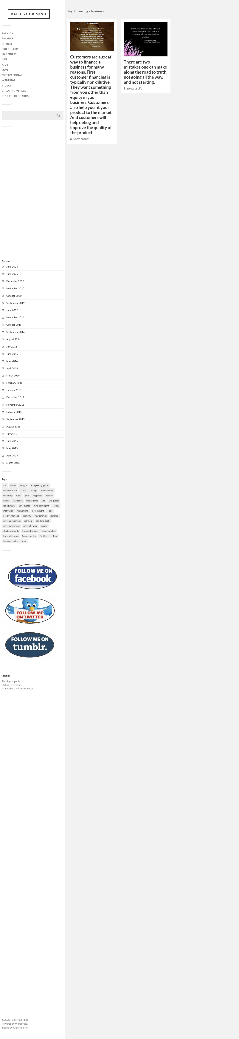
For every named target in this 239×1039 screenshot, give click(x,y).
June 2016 (12, 353)
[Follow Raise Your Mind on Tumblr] (30, 659)
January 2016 (13, 390)
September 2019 (15, 303)
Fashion (8, 33)
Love (5, 69)
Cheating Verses (14, 90)
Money (56, 505)
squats (44, 526)
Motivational (12, 75)
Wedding (8, 80)
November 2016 (15, 317)
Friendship (10, 48)
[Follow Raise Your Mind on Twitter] (30, 624)
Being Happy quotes (40, 485)
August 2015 (13, 426)
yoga (24, 541)
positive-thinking (11, 516)
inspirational (32, 500)
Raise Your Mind (29, 14)
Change (33, 490)
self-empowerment (12, 521)
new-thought (38, 511)
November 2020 (15, 288)
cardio (23, 490)
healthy (49, 495)
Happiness (9, 54)
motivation (8, 511)
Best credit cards (15, 96)
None (50, 511)
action (13, 485)
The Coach (44, 536)
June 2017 (12, 310)
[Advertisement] (33, 189)
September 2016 (15, 332)
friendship (8, 495)
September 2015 (15, 419)
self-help (28, 521)
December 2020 (15, 281)
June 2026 (12, 266)
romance (54, 516)
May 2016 (12, 361)
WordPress (21, 1023)
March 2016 (13, 375)
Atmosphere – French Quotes (17, 688)
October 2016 (14, 324)
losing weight (9, 505)
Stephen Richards (30, 531)
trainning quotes (10, 541)
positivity (27, 516)
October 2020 (14, 295)
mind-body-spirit (41, 505)
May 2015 (12, 448)
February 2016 (14, 382)
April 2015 (12, 455)
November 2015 (15, 404)
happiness (37, 495)
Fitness (7, 43)
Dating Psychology (12, 684)
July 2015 (11, 433)
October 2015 (14, 411)
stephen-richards (11, 531)
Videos (7, 85)
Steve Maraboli (49, 531)
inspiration (18, 500)
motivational (23, 511)
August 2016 (13, 339)
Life (4, 59)
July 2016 (11, 346)
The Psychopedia (11, 681)
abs (5, 485)
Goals (18, 495)
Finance (8, 38)
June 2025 (12, 273)
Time (55, 536)
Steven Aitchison (10, 536)
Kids (5, 64)
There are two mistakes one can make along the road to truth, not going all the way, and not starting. (145, 72)
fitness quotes (47, 490)
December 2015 (15, 397)
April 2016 (12, 368)
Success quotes (29, 536)
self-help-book (42, 521)
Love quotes (24, 505)
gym (27, 495)
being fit (23, 485)
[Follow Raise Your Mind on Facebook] (33, 590)
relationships (41, 516)
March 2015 (13, 462)
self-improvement (11, 526)
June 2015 (12, 440)
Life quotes (54, 500)
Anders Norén (20, 1027)
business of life (10, 490)
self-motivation (30, 526)
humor (6, 500)
